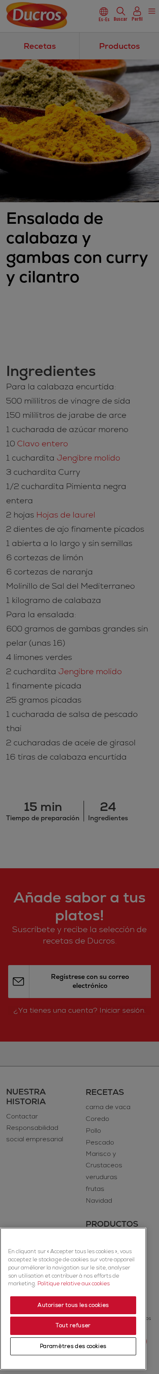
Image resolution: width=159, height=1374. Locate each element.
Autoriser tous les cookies (73, 1305)
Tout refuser (73, 1325)
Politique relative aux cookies (74, 1283)
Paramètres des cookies (73, 1346)
